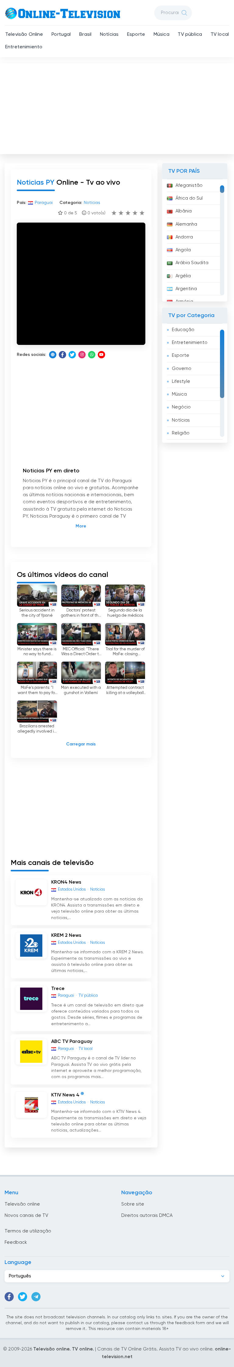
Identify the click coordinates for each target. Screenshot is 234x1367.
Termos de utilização (28, 1231)
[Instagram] (82, 354)
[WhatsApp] (91, 354)
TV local (220, 34)
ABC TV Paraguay (71, 1041)
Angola (183, 250)
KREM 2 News (66, 935)
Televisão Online (24, 34)
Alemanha (186, 224)
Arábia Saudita (192, 262)
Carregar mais (81, 744)
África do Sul (189, 198)
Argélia (183, 276)
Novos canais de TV (26, 1215)
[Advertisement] (117, 107)
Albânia (184, 211)
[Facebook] (62, 354)
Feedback (16, 1242)
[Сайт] (52, 354)
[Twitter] (72, 354)
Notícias (109, 34)
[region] (194, 240)
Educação (183, 329)
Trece (58, 988)
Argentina (186, 288)
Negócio (181, 407)
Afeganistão (189, 185)
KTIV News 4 (65, 1095)
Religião (181, 433)
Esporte (136, 34)
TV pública (190, 34)
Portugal (61, 34)
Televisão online (22, 1204)
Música (161, 34)
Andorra (184, 237)
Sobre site (132, 1204)
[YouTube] (101, 354)
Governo (181, 368)
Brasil (85, 34)
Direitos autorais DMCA (146, 1215)
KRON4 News (66, 882)
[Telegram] (36, 1296)
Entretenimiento (23, 47)
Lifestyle (181, 381)
